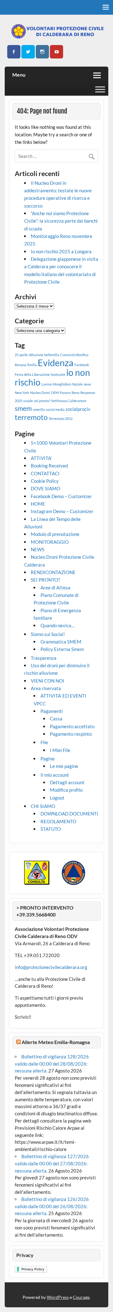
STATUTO (50, 829)
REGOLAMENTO (58, 821)
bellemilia (51, 355)
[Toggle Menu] (100, 89)
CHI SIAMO (43, 806)
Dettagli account (67, 782)
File (44, 742)
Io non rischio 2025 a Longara (61, 251)
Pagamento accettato (72, 726)
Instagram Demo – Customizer (62, 511)
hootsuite (58, 374)
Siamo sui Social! (48, 634)
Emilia (32, 365)
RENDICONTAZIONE (53, 572)
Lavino (46, 384)
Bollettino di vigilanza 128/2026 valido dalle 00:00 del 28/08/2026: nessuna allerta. (52, 1064)
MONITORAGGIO (50, 542)
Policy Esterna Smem (62, 649)
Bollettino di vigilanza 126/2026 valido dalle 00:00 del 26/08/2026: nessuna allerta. (52, 1206)
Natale (77, 384)
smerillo (39, 409)
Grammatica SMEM (60, 641)
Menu (18, 75)
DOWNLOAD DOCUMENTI (69, 813)
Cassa (56, 718)
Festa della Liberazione (32, 374)
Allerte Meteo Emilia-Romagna (56, 1042)
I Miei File (60, 750)
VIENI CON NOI (47, 681)
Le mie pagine (64, 766)
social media (55, 409)
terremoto (31, 417)
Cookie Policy (45, 481)
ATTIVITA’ (41, 458)
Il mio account (54, 775)
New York (22, 393)
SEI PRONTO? (45, 580)
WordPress (58, 1297)
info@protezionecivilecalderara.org (51, 967)
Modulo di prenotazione (55, 534)
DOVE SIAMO (45, 488)
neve (87, 384)
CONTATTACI (45, 473)
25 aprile (21, 355)
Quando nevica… (57, 625)
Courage (81, 1297)
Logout (57, 797)
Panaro (65, 393)
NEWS (37, 549)
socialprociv (78, 409)
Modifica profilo (66, 790)
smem (23, 408)
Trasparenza (43, 658)
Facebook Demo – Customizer (61, 496)
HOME (38, 504)
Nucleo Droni (40, 393)
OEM (55, 393)
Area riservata (46, 688)
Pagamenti (51, 711)
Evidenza (55, 362)
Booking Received (49, 465)
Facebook (81, 365)
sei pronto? (42, 401)
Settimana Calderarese (68, 401)
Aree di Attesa (55, 587)
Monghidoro (62, 384)
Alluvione (36, 355)
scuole (28, 401)
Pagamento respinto (71, 734)
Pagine (47, 758)
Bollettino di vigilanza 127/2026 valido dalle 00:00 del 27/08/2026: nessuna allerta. (52, 1163)
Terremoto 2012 (61, 418)
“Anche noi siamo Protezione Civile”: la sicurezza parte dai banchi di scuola (61, 220)
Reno (75, 393)
